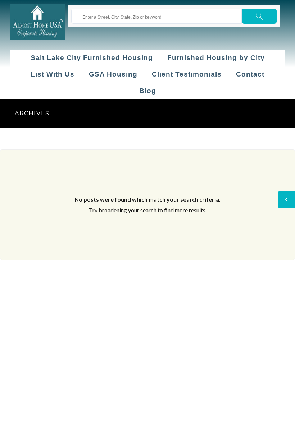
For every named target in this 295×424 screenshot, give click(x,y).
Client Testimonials (187, 74)
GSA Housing (113, 74)
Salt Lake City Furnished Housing (92, 57)
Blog (147, 91)
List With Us (52, 74)
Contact (250, 74)
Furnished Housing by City (216, 57)
